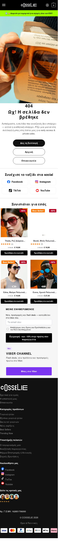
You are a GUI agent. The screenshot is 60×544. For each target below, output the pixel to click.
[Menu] (6, 5)
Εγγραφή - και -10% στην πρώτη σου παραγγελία (28, 338)
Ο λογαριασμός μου (10, 445)
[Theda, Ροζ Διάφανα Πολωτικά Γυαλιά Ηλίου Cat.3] (14, 222)
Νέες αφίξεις (7, 425)
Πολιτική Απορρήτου (22, 329)
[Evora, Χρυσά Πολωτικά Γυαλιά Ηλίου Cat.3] (43, 274)
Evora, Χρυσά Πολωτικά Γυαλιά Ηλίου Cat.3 (44, 292)
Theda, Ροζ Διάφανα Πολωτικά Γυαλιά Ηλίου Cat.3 (14, 241)
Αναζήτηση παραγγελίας (13, 448)
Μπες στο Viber (29, 371)
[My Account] (47, 5)
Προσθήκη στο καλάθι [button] (14, 253)
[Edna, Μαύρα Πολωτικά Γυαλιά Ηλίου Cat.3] (14, 274)
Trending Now (6, 433)
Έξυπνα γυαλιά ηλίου (11, 418)
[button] (53, 5)
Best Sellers (5, 429)
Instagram (10, 474)
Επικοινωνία (29, 160)
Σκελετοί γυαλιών (9, 421)
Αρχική (29, 151)
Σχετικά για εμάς (9, 394)
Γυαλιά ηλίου (7, 414)
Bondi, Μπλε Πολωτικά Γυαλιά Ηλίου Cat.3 (43, 241)
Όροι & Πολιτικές (29, 523)
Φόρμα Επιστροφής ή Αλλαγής (16, 452)
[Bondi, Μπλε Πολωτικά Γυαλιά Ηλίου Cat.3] (43, 222)
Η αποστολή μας (8, 398)
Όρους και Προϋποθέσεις (36, 327)
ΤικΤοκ (8, 479)
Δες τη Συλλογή (29, 143)
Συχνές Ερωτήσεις (9, 456)
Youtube (9, 484)
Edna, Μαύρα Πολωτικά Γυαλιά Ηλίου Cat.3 (14, 292)
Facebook (9, 469)
